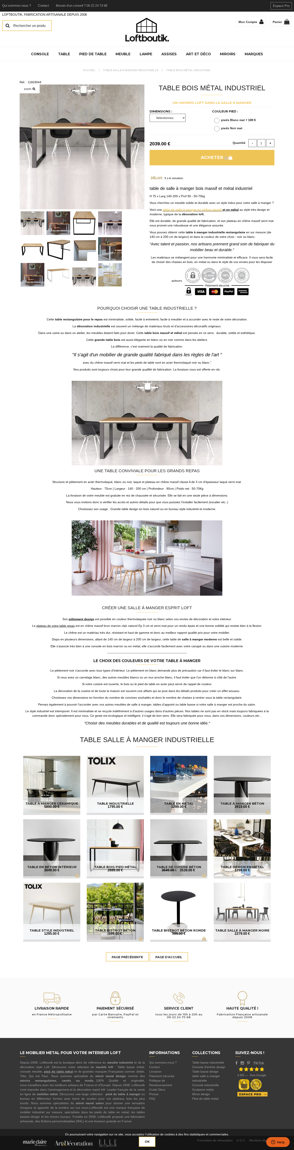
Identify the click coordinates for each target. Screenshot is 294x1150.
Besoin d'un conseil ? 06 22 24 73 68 (81, 5)
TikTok (258, 1063)
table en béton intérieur (52, 867)
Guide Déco (157, 1089)
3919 (242, 807)
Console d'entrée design (208, 1067)
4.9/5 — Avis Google (251, 1075)
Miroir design (201, 1094)
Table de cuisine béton (178, 867)
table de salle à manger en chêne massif (192, 209)
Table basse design (205, 1071)
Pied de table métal (205, 1098)
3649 (51, 870)
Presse (154, 1094)
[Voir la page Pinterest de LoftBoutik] (248, 1063)
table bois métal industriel (212, 88)
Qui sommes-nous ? (16, 5)
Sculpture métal (203, 1089)
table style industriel (51, 930)
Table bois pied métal (115, 867)
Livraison (155, 1071)
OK (147, 1142)
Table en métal (178, 803)
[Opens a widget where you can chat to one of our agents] (278, 1142)
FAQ (152, 1098)
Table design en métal (242, 867)
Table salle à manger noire (242, 930)
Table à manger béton (242, 803)
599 (115, 933)
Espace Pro (281, 6)
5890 (51, 807)
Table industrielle (115, 803)
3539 (187, 870)
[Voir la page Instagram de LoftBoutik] (242, 1063)
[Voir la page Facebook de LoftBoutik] (236, 1063)
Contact (43, 5)
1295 (51, 933)
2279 (242, 933)
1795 (115, 807)
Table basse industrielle (208, 1062)
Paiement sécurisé (161, 1076)
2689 (115, 870)
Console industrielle (205, 1085)
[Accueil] (147, 29)
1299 (178, 807)
